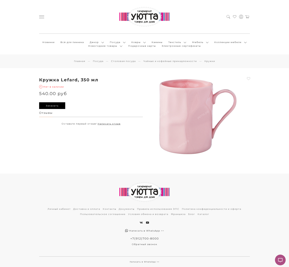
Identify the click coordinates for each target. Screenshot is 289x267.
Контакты (109, 209)
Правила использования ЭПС (158, 209)
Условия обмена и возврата (148, 214)
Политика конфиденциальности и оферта (211, 209)
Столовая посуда (123, 61)
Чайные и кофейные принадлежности (170, 61)
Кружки (209, 61)
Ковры (136, 42)
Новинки (48, 42)
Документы (126, 209)
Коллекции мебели (228, 42)
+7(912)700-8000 (144, 238)
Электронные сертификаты (181, 46)
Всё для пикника (72, 42)
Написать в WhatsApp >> (146, 230)
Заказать (52, 105)
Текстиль (174, 42)
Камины (157, 42)
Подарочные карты (142, 46)
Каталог (203, 214)
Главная (79, 61)
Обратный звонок (144, 244)
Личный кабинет (59, 209)
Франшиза (178, 214)
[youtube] (147, 222)
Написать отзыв (109, 123)
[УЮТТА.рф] (144, 17)
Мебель (197, 42)
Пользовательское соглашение (103, 214)
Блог (191, 214)
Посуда (115, 42)
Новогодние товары (102, 46)
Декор (94, 42)
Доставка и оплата (86, 209)
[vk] (141, 222)
